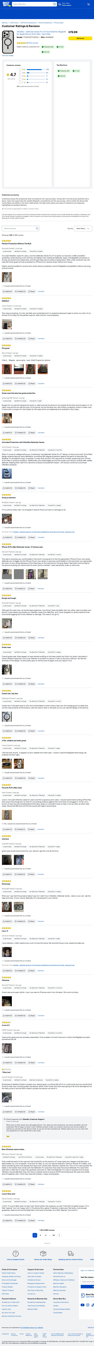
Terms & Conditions (14, 1334)
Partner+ (56, 1294)
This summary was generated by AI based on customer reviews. (21, 209)
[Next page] (59, 1235)
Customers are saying (10, 195)
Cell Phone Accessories (28, 23)
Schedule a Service (34, 1280)
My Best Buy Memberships (37, 1302)
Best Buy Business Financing (11, 1316)
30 (54, 1235)
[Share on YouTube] (82, 1305)
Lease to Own (6, 1309)
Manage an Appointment (36, 1283)
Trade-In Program (8, 1290)
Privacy (22, 1334)
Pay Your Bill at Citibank (10, 1306)
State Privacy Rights (36, 1335)
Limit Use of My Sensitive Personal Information (75, 1334)
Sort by (70, 228)
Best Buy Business (59, 1290)
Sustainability (57, 1313)
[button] (64, 4)
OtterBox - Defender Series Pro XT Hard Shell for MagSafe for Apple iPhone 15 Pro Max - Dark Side (41, 33)
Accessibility (5, 1334)
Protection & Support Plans (37, 1287)
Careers (55, 1306)
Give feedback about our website (32, 1327)
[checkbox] (47, 47)
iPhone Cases (58, 23)
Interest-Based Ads (29, 1334)
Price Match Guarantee (10, 1283)
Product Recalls (7, 1287)
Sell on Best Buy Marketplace (63, 1273)
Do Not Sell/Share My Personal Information (57, 1334)
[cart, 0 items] (88, 4)
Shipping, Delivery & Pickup (11, 1276)
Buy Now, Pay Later (8, 1313)
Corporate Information (61, 1302)
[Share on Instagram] (88, 1305)
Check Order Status (8, 1273)
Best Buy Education (59, 1287)
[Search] (37, 228)
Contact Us (31, 1294)
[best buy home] (7, 4)
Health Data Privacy (45, 1335)
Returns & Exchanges (9, 1280)
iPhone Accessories (45, 23)
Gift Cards (5, 1294)
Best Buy (5, 23)
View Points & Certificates (36, 1306)
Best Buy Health (58, 1283)
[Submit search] (54, 4)
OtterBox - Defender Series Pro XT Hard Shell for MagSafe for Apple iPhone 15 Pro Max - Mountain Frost (43, 532)
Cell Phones (14, 23)
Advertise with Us (59, 1276)
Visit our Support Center (36, 1273)
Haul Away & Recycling (35, 1290)
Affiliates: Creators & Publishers (64, 1280)
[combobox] (83, 228)
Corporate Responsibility (61, 1309)
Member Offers (33, 1309)
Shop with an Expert (34, 1276)
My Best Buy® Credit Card (10, 1302)
